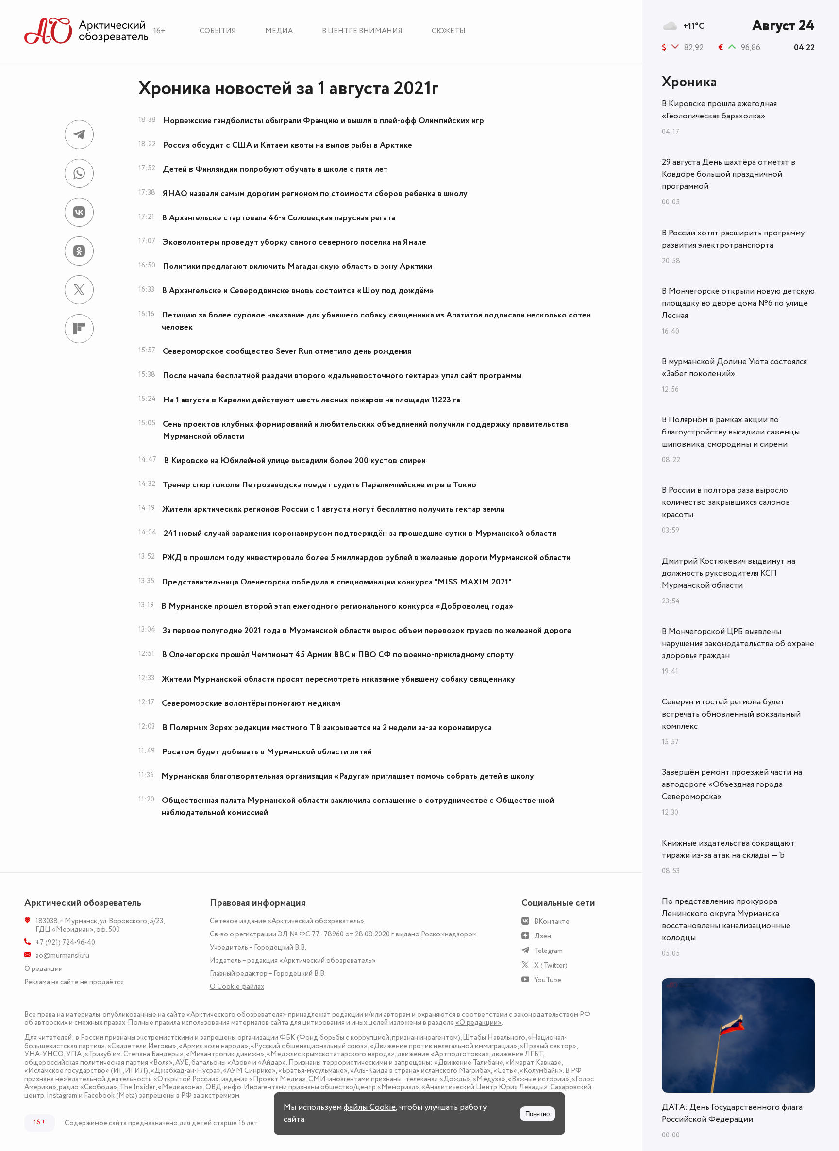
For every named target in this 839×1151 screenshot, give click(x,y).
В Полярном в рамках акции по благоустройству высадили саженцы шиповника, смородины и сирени (731, 432)
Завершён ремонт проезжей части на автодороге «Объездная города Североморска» (732, 784)
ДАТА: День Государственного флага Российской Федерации (732, 1113)
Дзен (542, 936)
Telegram (548, 951)
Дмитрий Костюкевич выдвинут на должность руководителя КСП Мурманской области (728, 573)
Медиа (279, 31)
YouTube (547, 980)
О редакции (43, 969)
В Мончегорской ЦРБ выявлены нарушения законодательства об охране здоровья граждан (738, 644)
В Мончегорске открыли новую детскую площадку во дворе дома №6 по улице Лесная (738, 303)
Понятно (537, 1114)
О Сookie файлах (237, 987)
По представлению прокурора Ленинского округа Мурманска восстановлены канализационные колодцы (726, 920)
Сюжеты (449, 31)
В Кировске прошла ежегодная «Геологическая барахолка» (719, 110)
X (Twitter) (551, 965)
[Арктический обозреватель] (86, 31)
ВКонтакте (552, 921)
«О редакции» (478, 1023)
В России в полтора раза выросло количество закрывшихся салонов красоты (726, 502)
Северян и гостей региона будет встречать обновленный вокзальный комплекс (731, 714)
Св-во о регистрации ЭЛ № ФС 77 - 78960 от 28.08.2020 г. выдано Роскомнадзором (343, 934)
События (218, 31)
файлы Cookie (370, 1107)
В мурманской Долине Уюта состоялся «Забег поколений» (734, 368)
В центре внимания (362, 31)
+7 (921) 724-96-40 (65, 942)
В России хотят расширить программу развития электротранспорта (733, 239)
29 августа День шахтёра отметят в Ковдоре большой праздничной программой (728, 174)
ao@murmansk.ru (62, 955)
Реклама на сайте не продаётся (74, 982)
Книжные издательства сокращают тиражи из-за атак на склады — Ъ (728, 849)
